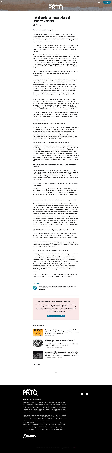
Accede (100, 2)
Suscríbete (107, 2)
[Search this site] (2, 2)
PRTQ (36, 24)
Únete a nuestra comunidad (56, 316)
